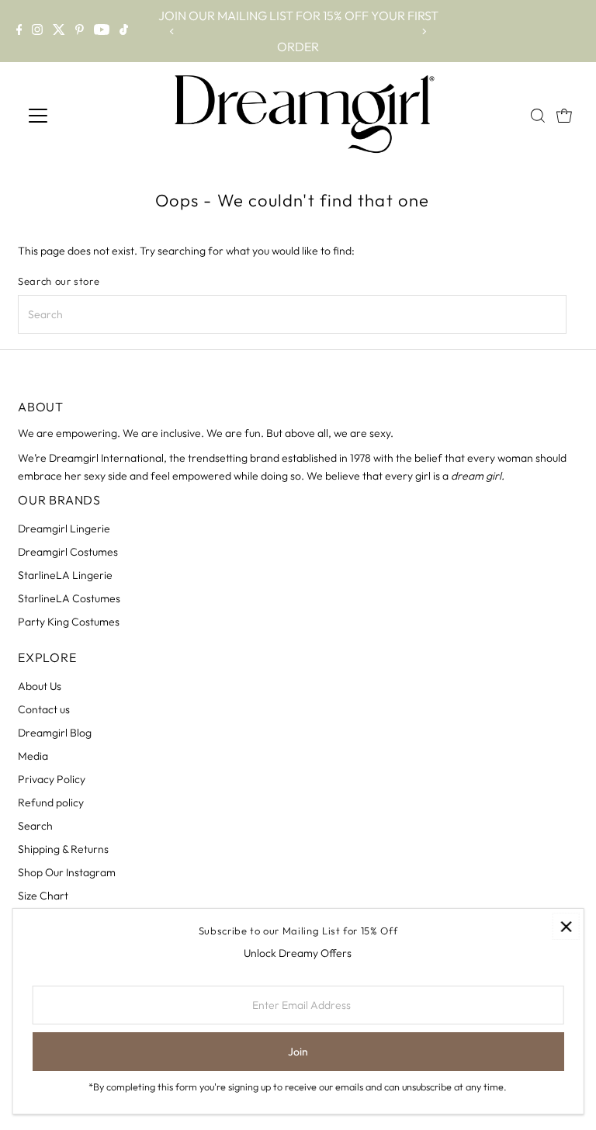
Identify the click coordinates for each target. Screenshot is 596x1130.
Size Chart (43, 896)
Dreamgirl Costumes (68, 552)
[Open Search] (538, 116)
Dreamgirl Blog (55, 733)
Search (35, 826)
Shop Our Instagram (67, 872)
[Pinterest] (79, 31)
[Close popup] (566, 926)
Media (33, 756)
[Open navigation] (92, 115)
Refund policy (51, 802)
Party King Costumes (69, 622)
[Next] (423, 31)
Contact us (44, 709)
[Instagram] (37, 31)
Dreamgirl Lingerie (64, 529)
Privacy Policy (51, 779)
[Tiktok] (124, 31)
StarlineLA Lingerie (65, 575)
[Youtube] (101, 31)
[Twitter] (59, 31)
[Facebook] (19, 31)
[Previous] (172, 31)
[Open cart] (564, 115)
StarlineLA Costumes (69, 598)
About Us (39, 686)
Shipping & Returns (63, 849)
